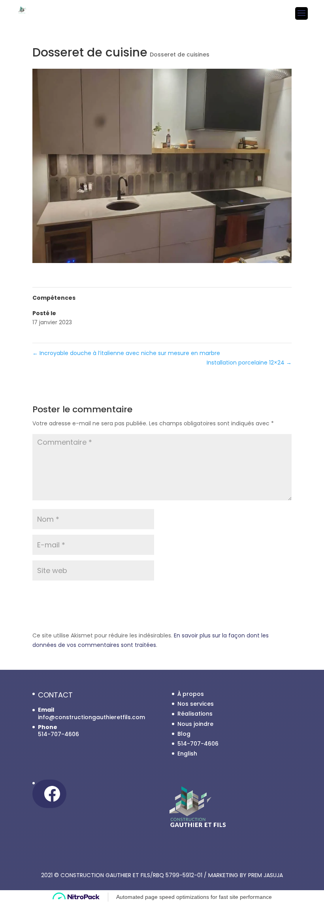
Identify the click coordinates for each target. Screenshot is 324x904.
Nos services (195, 704)
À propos (190, 694)
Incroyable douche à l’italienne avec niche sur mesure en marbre (126, 353)
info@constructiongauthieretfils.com (91, 717)
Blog (183, 734)
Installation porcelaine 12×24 (249, 362)
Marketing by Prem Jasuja (245, 875)
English (187, 753)
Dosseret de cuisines (179, 54)
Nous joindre (195, 724)
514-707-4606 (198, 744)
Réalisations (195, 714)
